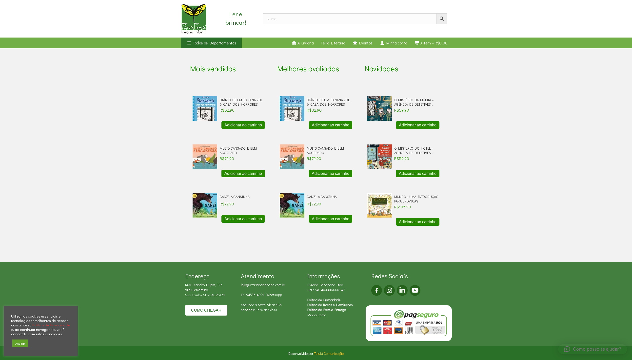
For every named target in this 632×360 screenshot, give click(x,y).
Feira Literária (333, 42)
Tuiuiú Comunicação (329, 353)
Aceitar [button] (20, 343)
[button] (592, 349)
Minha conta (396, 42)
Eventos (365, 42)
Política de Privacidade (323, 300)
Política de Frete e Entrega (326, 309)
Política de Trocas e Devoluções (330, 304)
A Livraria (305, 42)
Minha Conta (316, 315)
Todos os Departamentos (214, 42)
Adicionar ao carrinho (243, 125)
